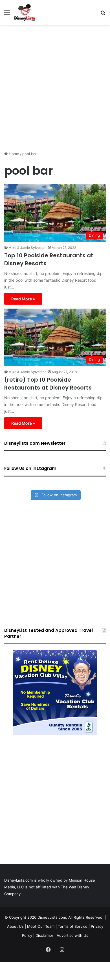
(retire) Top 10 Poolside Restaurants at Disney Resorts (48, 384)
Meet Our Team (40, 926)
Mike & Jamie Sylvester (27, 247)
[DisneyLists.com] (24, 12)
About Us (15, 926)
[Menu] (7, 14)
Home (13, 153)
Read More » (23, 298)
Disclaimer (44, 935)
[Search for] (103, 14)
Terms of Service (72, 926)
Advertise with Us (72, 935)
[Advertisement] (55, 86)
